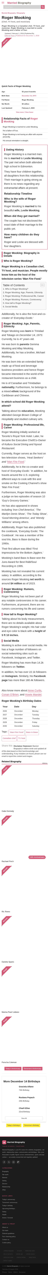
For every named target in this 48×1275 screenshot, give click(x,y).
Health (4, 1214)
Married (19, 2)
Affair (4, 1190)
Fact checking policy (9, 1236)
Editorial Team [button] (10, 36)
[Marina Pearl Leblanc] (24, 988)
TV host (21, 738)
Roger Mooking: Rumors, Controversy (23, 299)
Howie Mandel (33, 694)
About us (5, 1227)
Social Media (11, 306)
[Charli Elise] (10, 1111)
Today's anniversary (8, 1199)
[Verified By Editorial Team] (34, 17)
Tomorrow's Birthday (31, 1125)
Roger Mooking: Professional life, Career (24, 296)
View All (24, 1118)
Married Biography (9, 13)
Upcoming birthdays (8, 1208)
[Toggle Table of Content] (41, 285)
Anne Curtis (34, 690)
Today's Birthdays (13, 1125)
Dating (4, 1180)
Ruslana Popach (26, 1097)
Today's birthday (7, 1205)
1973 (34, 96)
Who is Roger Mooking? (16, 289)
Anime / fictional (7, 1218)
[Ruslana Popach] (10, 1100)
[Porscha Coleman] (24, 1038)
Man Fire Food (15, 461)
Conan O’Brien (10, 694)
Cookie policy (6, 1242)
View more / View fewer (24, 112)
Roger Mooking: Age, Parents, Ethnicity (24, 292)
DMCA (16, 1272)
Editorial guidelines (8, 1233)
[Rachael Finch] (24, 837)
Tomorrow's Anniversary (32, 1068)
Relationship (6, 1187)
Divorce (4, 1183)
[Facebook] (4, 1162)
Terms (10, 1272)
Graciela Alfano (26, 1087)
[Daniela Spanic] (24, 938)
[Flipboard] (18, 1162)
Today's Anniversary (13, 1068)
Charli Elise (24, 1108)
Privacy (4, 1272)
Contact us (5, 1239)
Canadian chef (9, 738)
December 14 (27, 96)
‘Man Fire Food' (17, 732)
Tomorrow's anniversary (9, 1202)
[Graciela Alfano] (10, 1090)
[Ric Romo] (24, 888)
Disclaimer (22, 1272)
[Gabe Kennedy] (24, 787)
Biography (21, 13)
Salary (4, 1211)
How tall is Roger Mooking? (18, 303)
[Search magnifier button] (43, 7)
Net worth (5, 1174)
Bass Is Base (32, 732)
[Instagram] (13, 1162)
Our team (5, 1230)
